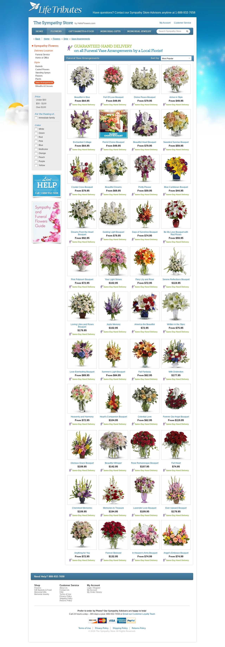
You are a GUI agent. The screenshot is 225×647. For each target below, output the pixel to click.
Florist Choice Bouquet (113, 142)
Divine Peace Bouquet (144, 97)
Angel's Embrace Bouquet (176, 553)
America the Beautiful (144, 324)
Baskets (39, 66)
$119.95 (176, 283)
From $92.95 (82, 238)
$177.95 (176, 375)
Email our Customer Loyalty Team (139, 614)
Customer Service (182, 23)
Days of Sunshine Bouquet (145, 232)
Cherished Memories (82, 508)
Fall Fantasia (145, 372)
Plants (38, 79)
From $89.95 (82, 375)
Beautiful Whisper (113, 463)
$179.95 (82, 330)
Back (37, 39)
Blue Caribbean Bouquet (176, 187)
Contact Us (64, 590)
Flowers (56, 31)
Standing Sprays (42, 72)
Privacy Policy (66, 596)
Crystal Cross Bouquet (82, 187)
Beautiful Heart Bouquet (144, 142)
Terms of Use (65, 594)
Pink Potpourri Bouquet (82, 279)
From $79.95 (144, 100)
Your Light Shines (113, 279)
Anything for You (82, 553)
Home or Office (42, 58)
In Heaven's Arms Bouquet (144, 553)
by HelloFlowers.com (64, 23)
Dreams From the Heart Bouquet (82, 233)
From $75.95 (176, 327)
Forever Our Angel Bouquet (176, 416)
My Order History (94, 592)
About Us (64, 588)
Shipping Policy (66, 598)
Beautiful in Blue (82, 97)
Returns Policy (66, 600)
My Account (165, 23)
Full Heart (176, 463)
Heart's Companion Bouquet (113, 416)
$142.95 (113, 466)
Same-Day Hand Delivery (83, 105)
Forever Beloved (113, 553)
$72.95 (145, 327)
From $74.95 (144, 235)
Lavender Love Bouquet (144, 508)
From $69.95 (113, 190)
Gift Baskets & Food (81, 31)
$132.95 (113, 556)
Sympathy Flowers (46, 45)
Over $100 (41, 107)
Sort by (155, 58)
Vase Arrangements (44, 82)
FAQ (61, 592)
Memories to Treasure (113, 508)
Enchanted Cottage (82, 142)
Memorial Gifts (110, 31)
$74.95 (176, 466)
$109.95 (82, 466)
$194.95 (113, 511)
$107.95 (144, 466)
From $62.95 (144, 375)
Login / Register (93, 588)
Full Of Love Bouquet (113, 97)
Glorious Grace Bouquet (82, 463)
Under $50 (41, 100)
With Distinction (176, 372)
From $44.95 (176, 190)
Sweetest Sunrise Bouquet (176, 142)
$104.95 (113, 420)
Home (39, 31)
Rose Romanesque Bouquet (144, 463)
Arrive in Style (176, 97)
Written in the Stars (176, 324)
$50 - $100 (41, 103)
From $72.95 (82, 283)
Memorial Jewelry (139, 31)
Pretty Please (144, 187)
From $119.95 (176, 420)
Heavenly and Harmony (82, 416)
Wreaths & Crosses (44, 86)
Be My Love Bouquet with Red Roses (176, 233)
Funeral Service (42, 54)
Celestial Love (145, 416)
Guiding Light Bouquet (113, 232)
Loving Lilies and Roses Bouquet (82, 325)
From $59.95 (176, 145)
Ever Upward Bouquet (176, 508)
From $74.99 (144, 556)
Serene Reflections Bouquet (176, 279)
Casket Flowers (42, 69)
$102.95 (113, 283)
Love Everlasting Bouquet (82, 372)
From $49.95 (113, 100)
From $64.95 (82, 100)
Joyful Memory (113, 324)
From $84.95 (113, 375)
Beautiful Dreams (113, 187)
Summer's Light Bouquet (113, 372)
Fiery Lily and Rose (145, 279)
